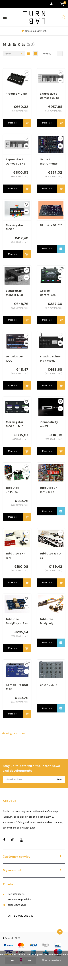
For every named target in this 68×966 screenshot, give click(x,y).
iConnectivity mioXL (49, 424)
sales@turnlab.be (17, 905)
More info (13, 122)
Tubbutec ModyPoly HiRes (17, 621)
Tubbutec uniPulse (12, 490)
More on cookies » (51, 960)
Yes (13, 960)
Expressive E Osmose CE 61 (49, 96)
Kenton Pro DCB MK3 (17, 687)
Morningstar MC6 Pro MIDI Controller (15, 424)
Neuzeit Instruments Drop (49, 162)
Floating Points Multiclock (50, 358)
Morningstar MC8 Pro (14, 227)
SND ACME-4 (48, 684)
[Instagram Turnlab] (13, 840)
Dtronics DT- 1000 (14, 358)
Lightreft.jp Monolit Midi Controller (14, 293)
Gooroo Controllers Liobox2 (48, 293)
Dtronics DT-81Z (51, 225)
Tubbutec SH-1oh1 (15, 555)
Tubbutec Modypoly (46, 621)
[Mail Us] (61, 249)
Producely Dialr (16, 93)
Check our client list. (35, 31)
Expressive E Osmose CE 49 (15, 161)
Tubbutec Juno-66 (50, 555)
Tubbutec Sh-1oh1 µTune (49, 490)
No (29, 960)
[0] (62, 4)
